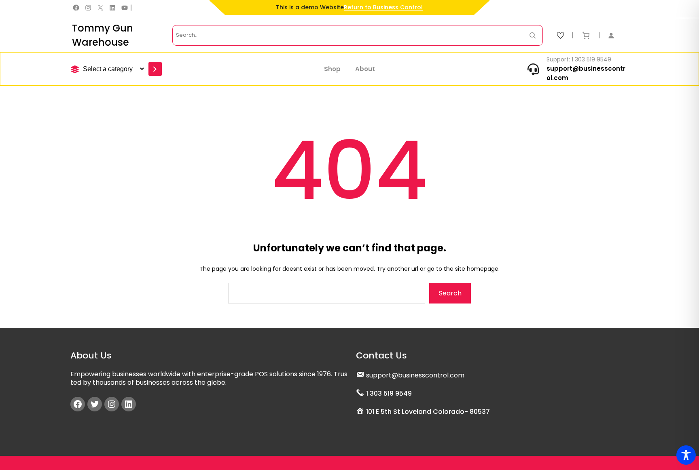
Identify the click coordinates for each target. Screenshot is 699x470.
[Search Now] (532, 35)
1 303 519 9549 (389, 393)
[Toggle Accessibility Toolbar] (686, 455)
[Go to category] (155, 69)
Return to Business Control (383, 7)
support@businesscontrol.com (415, 375)
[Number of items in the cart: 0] (586, 35)
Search (450, 293)
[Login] (615, 35)
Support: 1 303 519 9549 (578, 59)
